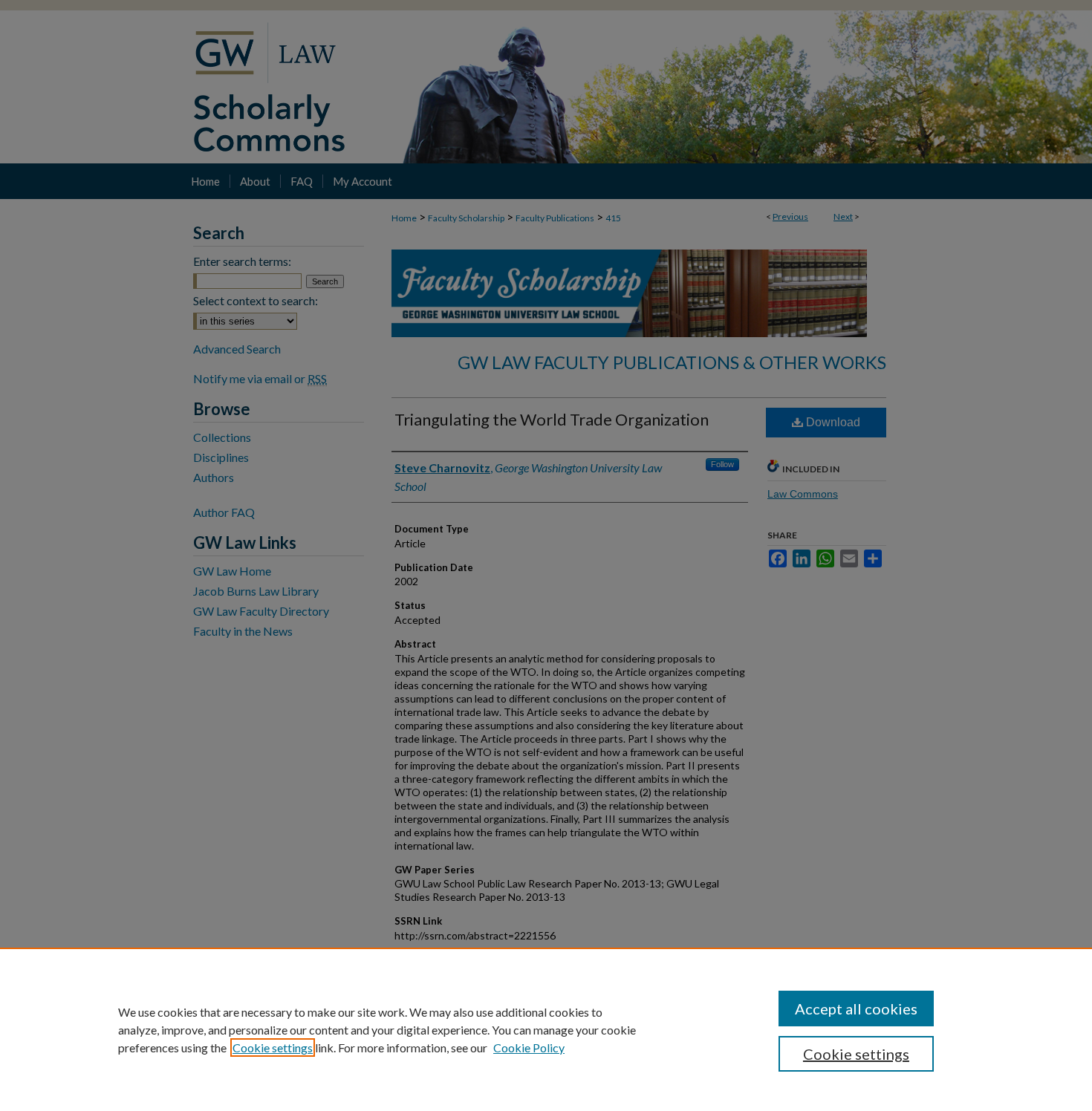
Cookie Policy (529, 1047)
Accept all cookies (856, 1008)
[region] (546, 1029)
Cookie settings (273, 1047)
